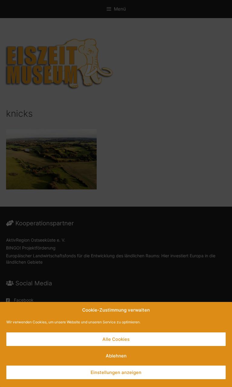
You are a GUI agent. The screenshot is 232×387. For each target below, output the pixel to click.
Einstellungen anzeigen (116, 372)
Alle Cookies (116, 339)
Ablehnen (116, 356)
